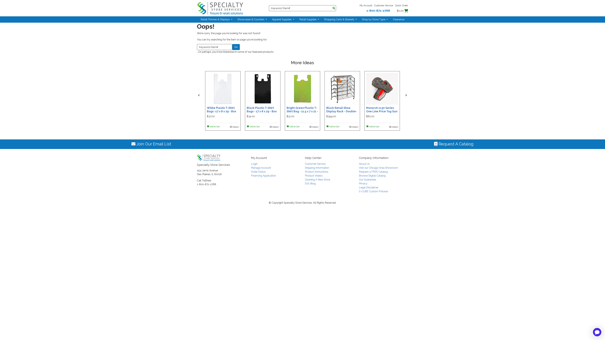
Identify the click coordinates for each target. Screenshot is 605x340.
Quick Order (401, 5)
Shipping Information (317, 167)
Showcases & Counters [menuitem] (251, 19)
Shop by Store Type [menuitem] (374, 19)
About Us (364, 163)
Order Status (258, 171)
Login (254, 163)
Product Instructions (316, 171)
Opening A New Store (317, 179)
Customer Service (383, 5)
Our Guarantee (367, 179)
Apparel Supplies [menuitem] (282, 19)
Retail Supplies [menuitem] (308, 19)
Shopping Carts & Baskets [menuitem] (339, 19)
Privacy (363, 183)
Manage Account (261, 167)
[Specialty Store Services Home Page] (220, 7)
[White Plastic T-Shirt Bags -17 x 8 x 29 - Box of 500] (223, 88)
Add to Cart (214, 126)
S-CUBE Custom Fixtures (373, 191)
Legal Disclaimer (368, 187)
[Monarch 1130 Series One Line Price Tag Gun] (382, 88)
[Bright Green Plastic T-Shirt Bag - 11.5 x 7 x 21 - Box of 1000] (303, 88)
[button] (198, 95)
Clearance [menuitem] (398, 19)
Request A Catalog (455, 144)
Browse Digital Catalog (372, 175)
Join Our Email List (153, 144)
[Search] (334, 8)
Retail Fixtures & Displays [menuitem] (215, 19)
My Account (366, 5)
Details (235, 127)
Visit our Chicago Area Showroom (378, 167)
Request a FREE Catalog (373, 171)
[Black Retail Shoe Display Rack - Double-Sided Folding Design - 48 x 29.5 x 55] (342, 88)
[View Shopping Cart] (406, 10)
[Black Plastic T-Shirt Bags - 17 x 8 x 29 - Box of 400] (263, 88)
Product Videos (314, 175)
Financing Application (263, 175)
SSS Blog (310, 183)
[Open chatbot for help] (597, 332)
